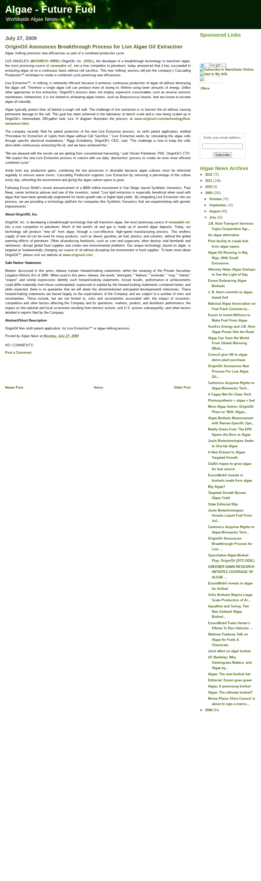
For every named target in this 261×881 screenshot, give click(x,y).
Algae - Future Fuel (50, 9)
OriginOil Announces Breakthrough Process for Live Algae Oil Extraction (93, 46)
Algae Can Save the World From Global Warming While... (228, 343)
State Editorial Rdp (223, 504)
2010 (209, 187)
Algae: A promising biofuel (229, 686)
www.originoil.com (78, 255)
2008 (209, 710)
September (218, 205)
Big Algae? (216, 487)
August (215, 211)
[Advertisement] (98, 370)
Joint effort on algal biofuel (229, 651)
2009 (209, 193)
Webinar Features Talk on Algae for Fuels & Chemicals (228, 639)
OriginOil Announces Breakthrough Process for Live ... (230, 544)
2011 (209, 181)
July (213, 217)
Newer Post (14, 387)
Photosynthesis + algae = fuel (231, 400)
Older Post (182, 387)
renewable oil (61, 66)
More (206, 88)
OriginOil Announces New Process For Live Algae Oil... (228, 371)
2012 (209, 174)
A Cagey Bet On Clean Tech (229, 394)
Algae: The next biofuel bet (229, 674)
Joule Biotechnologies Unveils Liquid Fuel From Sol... (230, 515)
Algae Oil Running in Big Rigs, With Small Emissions (227, 258)
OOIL (89, 61)
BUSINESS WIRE (45, 61)
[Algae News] (228, 69)
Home (98, 387)
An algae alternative (223, 235)
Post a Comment (18, 352)
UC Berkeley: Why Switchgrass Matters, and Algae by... (230, 662)
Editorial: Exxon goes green (230, 680)
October (216, 199)
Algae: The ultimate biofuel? (230, 692)
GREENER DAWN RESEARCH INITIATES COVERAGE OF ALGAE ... (231, 572)
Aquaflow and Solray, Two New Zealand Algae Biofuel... (228, 611)
